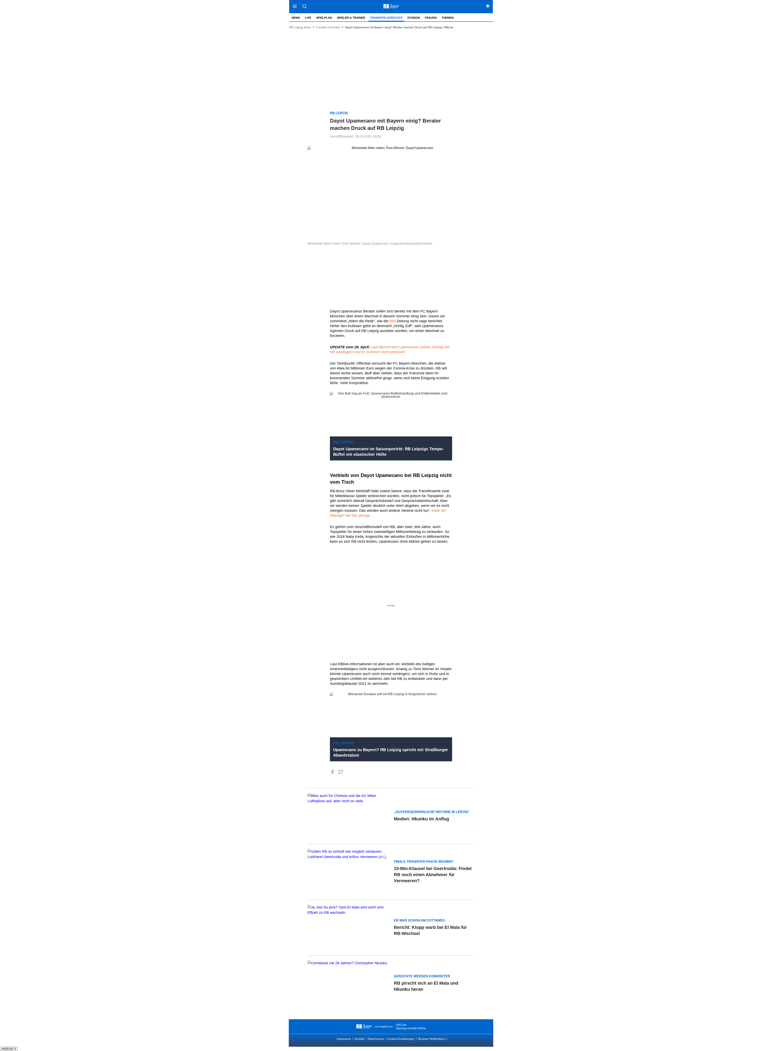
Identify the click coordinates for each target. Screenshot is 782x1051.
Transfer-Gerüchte (386, 17)
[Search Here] (304, 6)
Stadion (413, 17)
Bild (392, 321)
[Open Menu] (294, 6)
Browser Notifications (431, 1038)
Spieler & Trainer (351, 17)
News (296, 17)
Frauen (431, 17)
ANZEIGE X (9, 1048)
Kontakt (359, 1038)
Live (308, 17)
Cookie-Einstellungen (401, 1038)
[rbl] (364, 1027)
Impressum (344, 1038)
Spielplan (324, 17)
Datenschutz (376, 1038)
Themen (448, 17)
